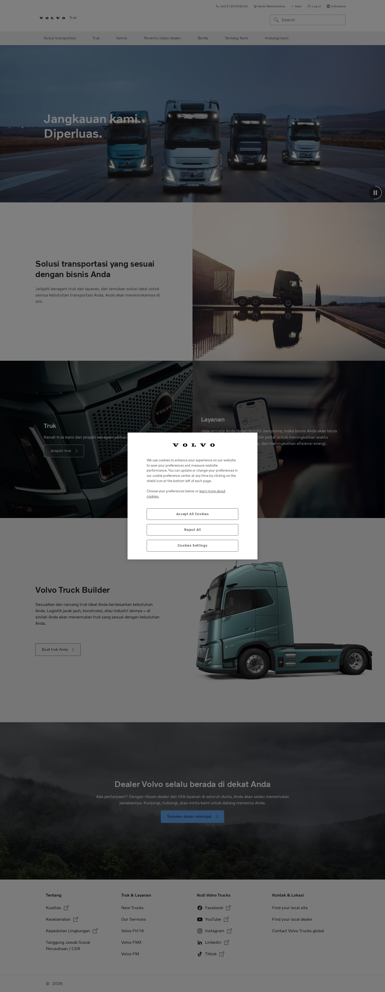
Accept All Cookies (192, 514)
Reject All (192, 530)
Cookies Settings (193, 545)
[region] (192, 496)
